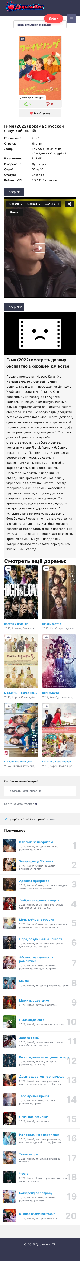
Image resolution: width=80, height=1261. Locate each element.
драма (40, 819)
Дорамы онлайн (21, 819)
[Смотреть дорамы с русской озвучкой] (25, 7)
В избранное (42, 113)
